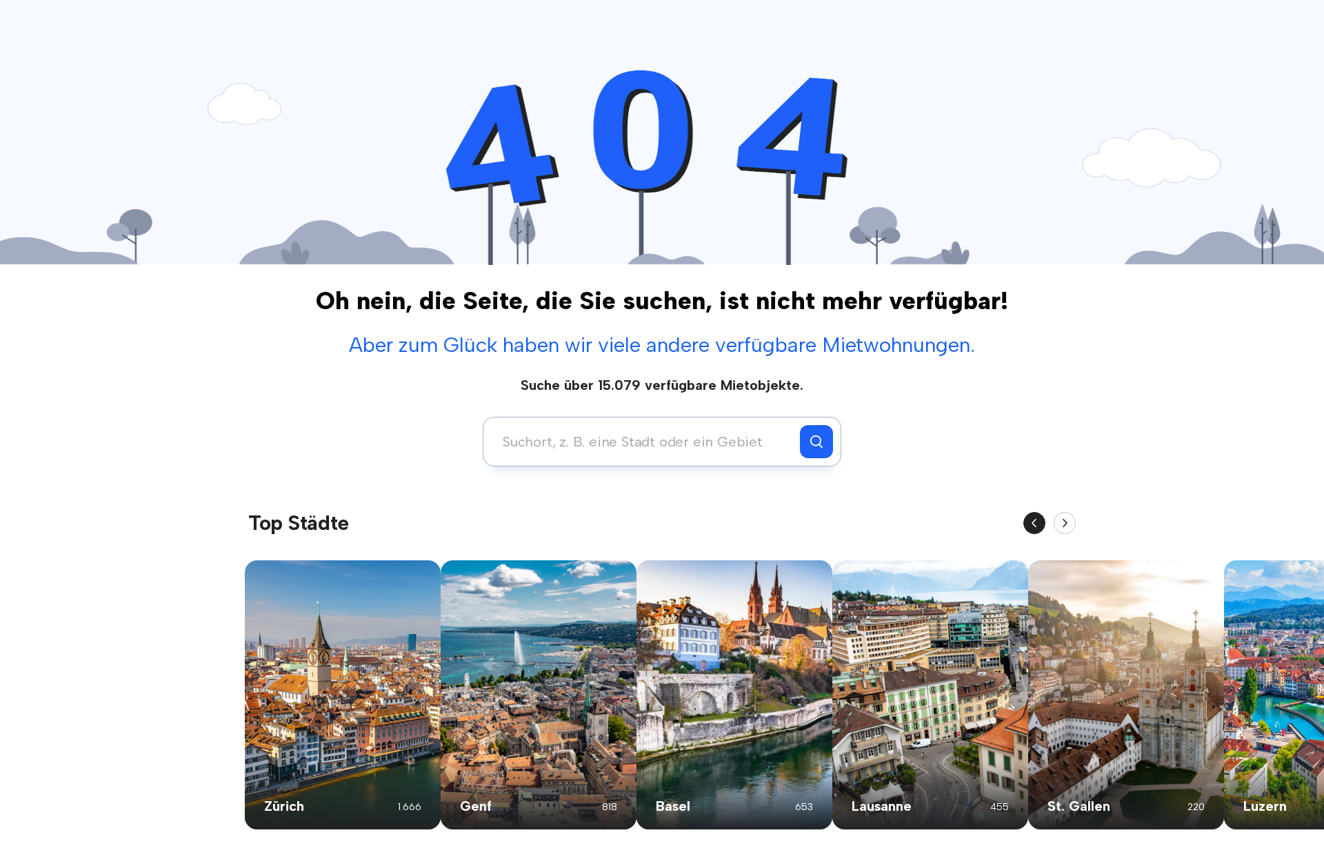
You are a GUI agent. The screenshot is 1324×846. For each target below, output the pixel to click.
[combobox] (645, 441)
